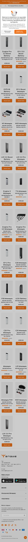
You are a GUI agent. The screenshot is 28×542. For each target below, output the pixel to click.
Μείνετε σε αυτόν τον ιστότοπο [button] (7, 32)
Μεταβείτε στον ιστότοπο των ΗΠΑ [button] (19, 32)
